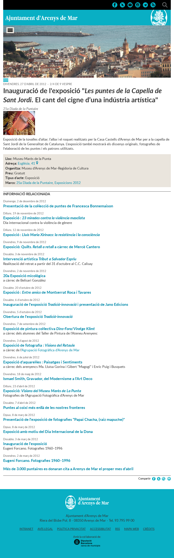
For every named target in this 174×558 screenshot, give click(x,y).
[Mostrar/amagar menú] (10, 30)
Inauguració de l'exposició (25, 443)
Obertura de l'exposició (38, 316)
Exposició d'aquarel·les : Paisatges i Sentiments (42, 362)
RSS (117, 529)
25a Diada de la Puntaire (34, 182)
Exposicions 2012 (68, 182)
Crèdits (148, 529)
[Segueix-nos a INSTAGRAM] (137, 4)
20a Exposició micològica (24, 275)
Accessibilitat (100, 529)
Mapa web (131, 529)
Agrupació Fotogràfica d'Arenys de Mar (51, 350)
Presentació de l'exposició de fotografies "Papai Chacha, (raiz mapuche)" (64, 419)
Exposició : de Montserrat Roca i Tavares (47, 292)
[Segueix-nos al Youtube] (130, 4)
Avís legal (45, 529)
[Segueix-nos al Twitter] (122, 4)
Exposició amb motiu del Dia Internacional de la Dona (48, 431)
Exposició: (42, 390)
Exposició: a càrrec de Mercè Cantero (51, 246)
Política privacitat (71, 529)
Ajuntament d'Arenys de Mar (41, 18)
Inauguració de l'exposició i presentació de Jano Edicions (65, 304)
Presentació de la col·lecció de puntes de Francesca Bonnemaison (58, 206)
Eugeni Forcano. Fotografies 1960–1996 (36, 460)
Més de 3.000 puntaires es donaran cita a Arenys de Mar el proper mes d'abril (68, 468)
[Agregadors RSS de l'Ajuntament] (153, 4)
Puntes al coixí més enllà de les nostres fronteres (44, 407)
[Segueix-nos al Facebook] (115, 4)
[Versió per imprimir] (168, 479)
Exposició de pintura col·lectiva (49, 328)
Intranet (26, 529)
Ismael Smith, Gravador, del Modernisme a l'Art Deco (47, 378)
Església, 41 (26, 163)
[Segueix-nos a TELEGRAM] (145, 4)
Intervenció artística (41, 259)
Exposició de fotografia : (39, 345)
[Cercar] (165, 4)
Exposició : (44, 218)
